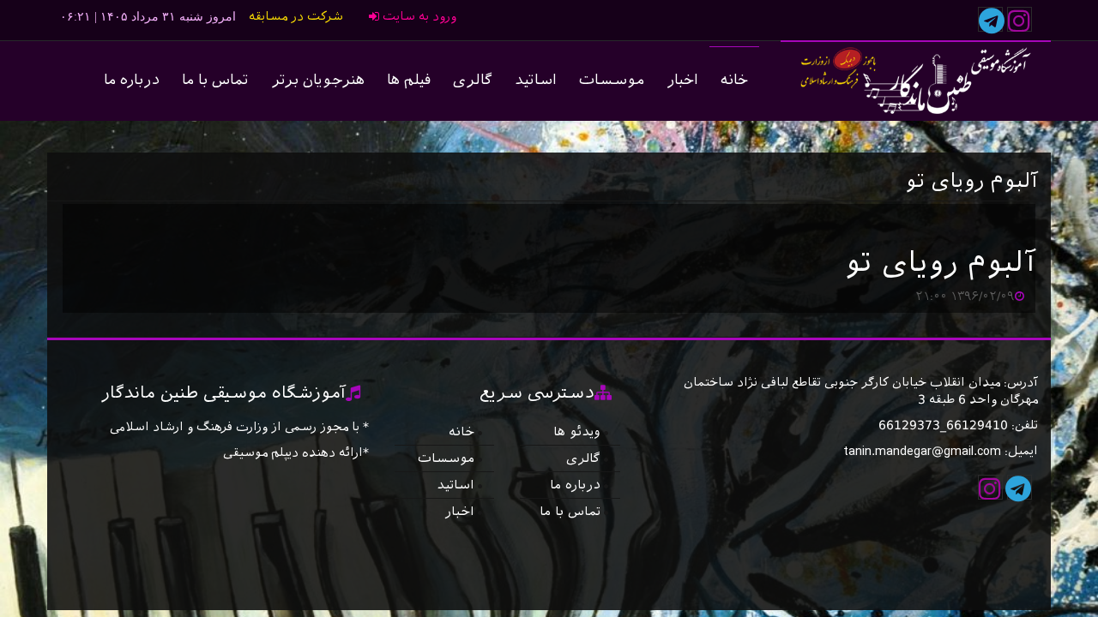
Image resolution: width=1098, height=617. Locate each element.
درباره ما (132, 80)
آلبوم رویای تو (939, 262)
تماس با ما (215, 80)
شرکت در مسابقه (296, 16)
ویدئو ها (576, 432)
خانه (734, 80)
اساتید (536, 80)
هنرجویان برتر (318, 80)
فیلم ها (409, 80)
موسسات (611, 80)
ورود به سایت (417, 16)
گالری (472, 80)
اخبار (682, 80)
